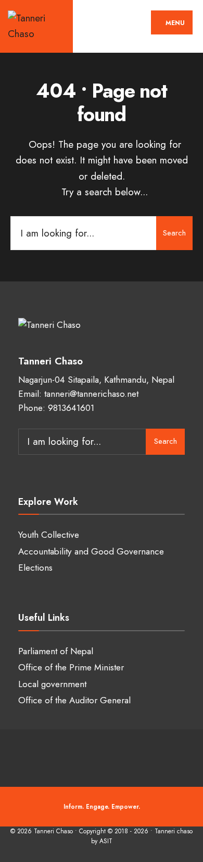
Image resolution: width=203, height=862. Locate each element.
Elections (35, 567)
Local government (52, 684)
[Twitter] (69, 756)
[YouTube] (111, 756)
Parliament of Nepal (55, 651)
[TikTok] (152, 756)
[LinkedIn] (131, 756)
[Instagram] (90, 756)
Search (174, 233)
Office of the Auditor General (74, 700)
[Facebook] (48, 756)
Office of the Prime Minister (71, 667)
